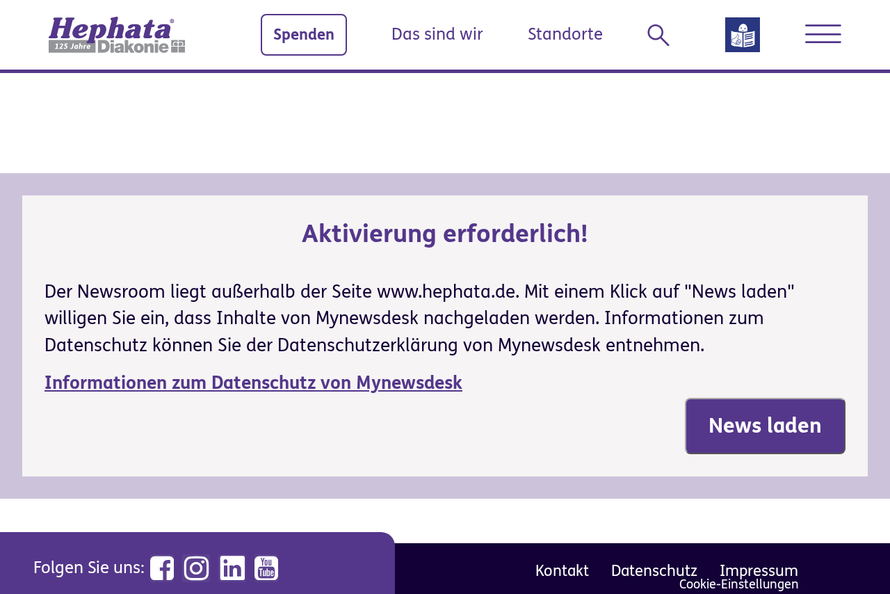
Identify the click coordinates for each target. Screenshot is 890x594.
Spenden (303, 34)
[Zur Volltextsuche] (664, 35)
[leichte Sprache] (742, 39)
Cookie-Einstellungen (739, 584)
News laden (765, 425)
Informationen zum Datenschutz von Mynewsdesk (253, 383)
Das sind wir (437, 34)
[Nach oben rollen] (848, 552)
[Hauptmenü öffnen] (822, 34)
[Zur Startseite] (117, 35)
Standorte (565, 34)
